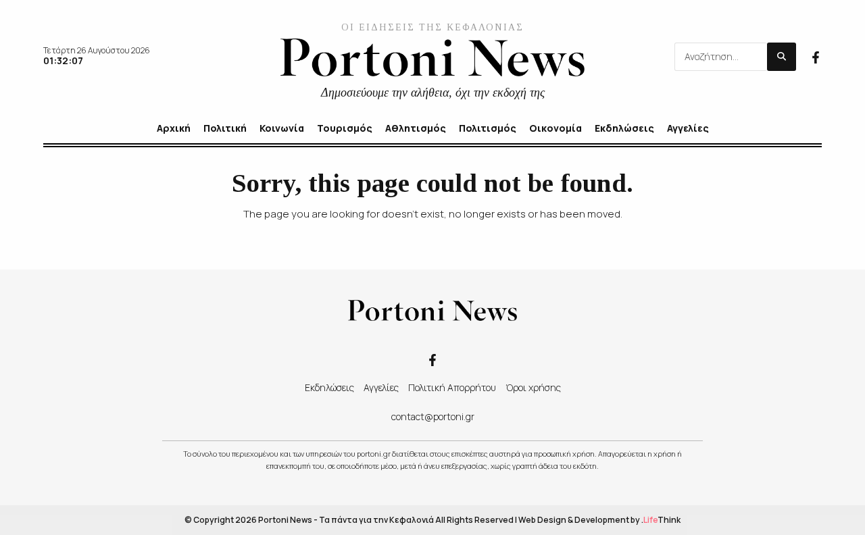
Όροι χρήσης (533, 387)
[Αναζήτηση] (781, 57)
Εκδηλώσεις (329, 387)
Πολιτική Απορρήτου (452, 387)
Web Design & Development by (599, 520)
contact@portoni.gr (432, 416)
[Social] (816, 56)
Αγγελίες (381, 387)
